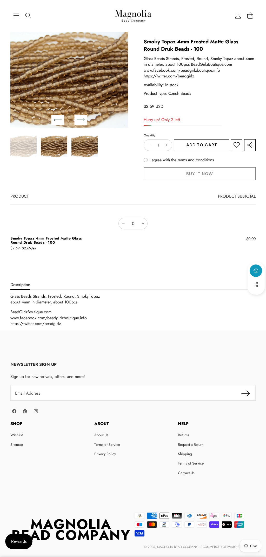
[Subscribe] (245, 393)
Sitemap (16, 444)
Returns (183, 434)
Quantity (149, 135)
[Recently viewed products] (256, 270)
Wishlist (16, 434)
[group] (23, 146)
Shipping (185, 453)
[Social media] (256, 284)
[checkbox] (179, 160)
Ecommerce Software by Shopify (228, 547)
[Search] (28, 15)
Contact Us (186, 472)
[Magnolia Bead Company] (133, 15)
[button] (250, 15)
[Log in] (238, 15)
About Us (101, 434)
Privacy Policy (105, 453)
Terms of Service (107, 444)
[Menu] (16, 15)
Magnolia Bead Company (178, 547)
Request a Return (190, 444)
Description (20, 285)
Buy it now (199, 174)
